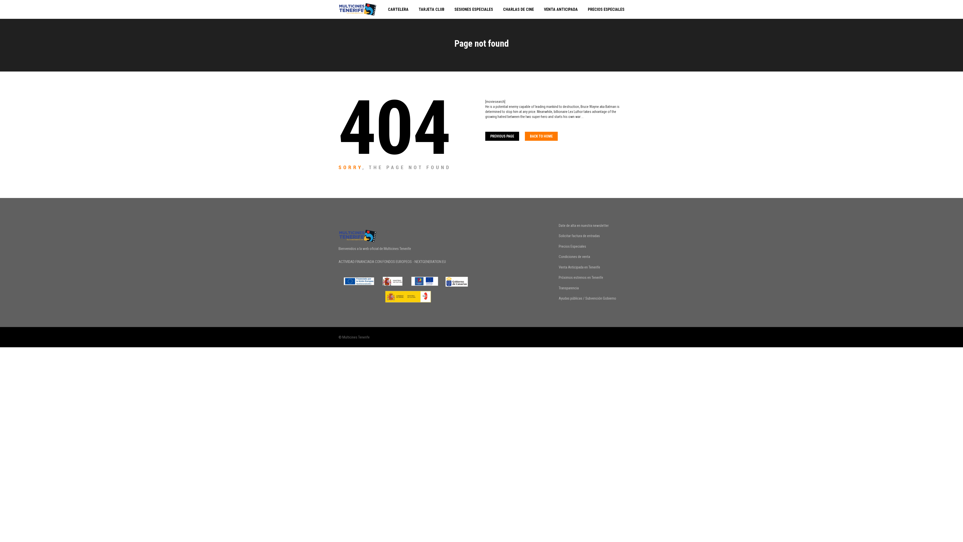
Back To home (541, 136)
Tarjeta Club (431, 9)
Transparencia (569, 288)
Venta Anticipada (561, 9)
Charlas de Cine (518, 9)
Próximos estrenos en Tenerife (581, 277)
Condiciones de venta (574, 256)
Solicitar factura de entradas (579, 236)
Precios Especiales (606, 9)
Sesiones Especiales (473, 9)
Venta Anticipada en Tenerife (579, 267)
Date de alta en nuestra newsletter (584, 225)
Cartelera (398, 9)
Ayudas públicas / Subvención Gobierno (587, 298)
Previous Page (502, 136)
